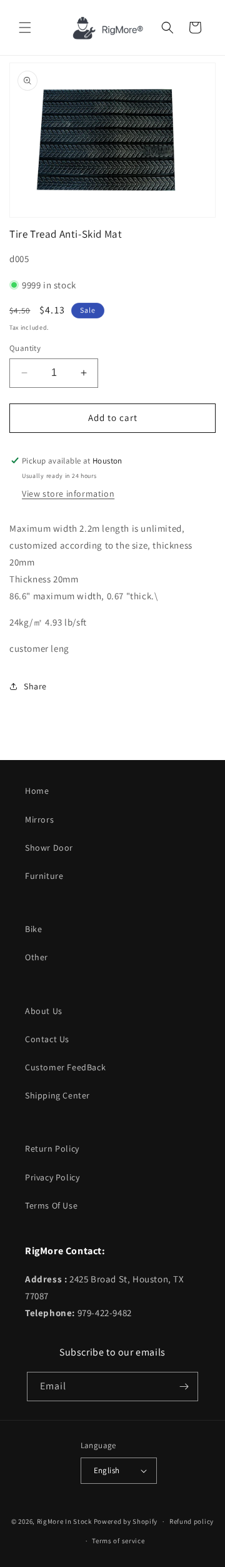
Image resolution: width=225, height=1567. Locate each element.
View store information (68, 493)
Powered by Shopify (126, 1521)
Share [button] (35, 686)
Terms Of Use (51, 1205)
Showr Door (49, 847)
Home (37, 790)
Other (36, 957)
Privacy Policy (52, 1177)
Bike (33, 929)
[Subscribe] (184, 1386)
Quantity (25, 348)
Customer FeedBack (65, 1067)
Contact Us (47, 1039)
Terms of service (118, 1540)
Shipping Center (57, 1095)
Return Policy (52, 1148)
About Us (43, 1011)
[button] (25, 27)
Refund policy (191, 1521)
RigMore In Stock (64, 1521)
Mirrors (39, 819)
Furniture (44, 875)
